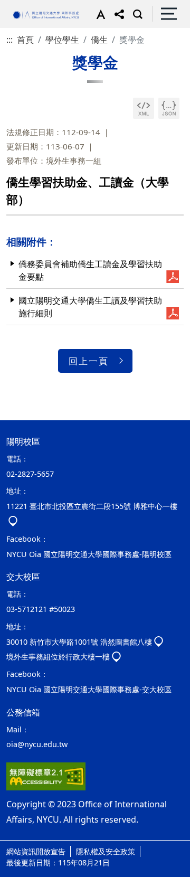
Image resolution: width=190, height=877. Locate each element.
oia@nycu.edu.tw (37, 744)
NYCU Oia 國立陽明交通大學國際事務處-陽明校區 (89, 554)
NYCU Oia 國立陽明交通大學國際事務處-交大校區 (89, 689)
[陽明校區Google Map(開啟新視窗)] (13, 521)
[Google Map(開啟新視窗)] (116, 656)
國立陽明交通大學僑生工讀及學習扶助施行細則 (90, 307)
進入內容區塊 (25, 6)
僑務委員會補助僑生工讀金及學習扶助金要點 (90, 270)
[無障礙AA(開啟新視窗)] (46, 776)
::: (9, 39)
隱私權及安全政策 (105, 851)
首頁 (25, 39)
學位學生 (62, 39)
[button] (98, 14)
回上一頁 (89, 361)
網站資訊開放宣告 (35, 851)
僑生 (99, 39)
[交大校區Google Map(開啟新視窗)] (158, 642)
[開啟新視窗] (143, 108)
